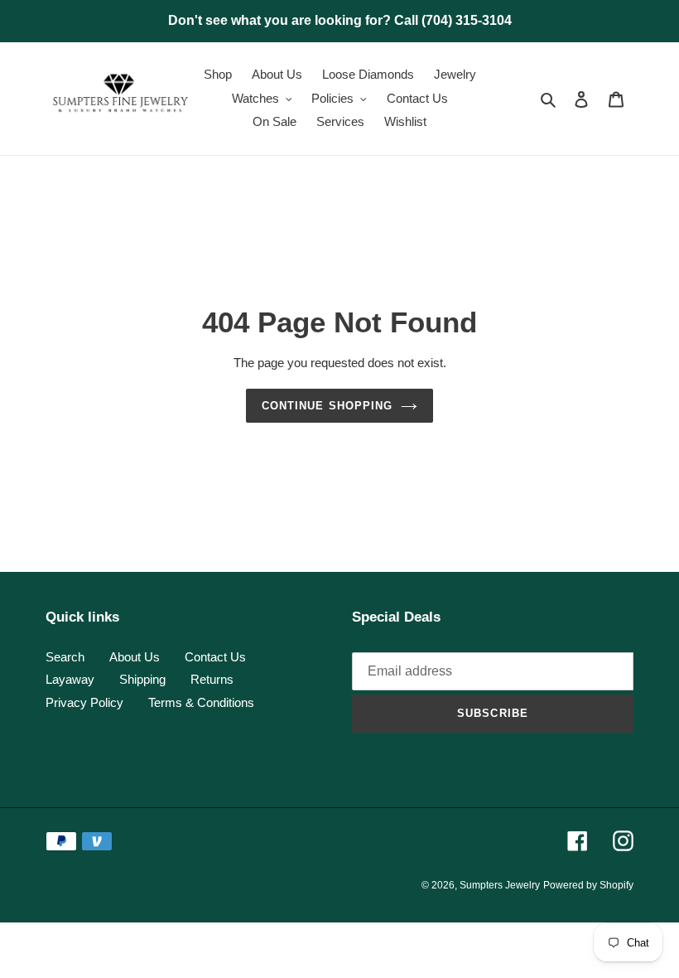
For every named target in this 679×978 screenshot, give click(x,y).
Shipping (142, 679)
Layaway (70, 679)
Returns (212, 679)
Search (65, 657)
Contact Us (215, 657)
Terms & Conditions (201, 702)
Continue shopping (327, 405)
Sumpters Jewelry (500, 885)
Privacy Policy (84, 702)
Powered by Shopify (588, 885)
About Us (134, 657)
